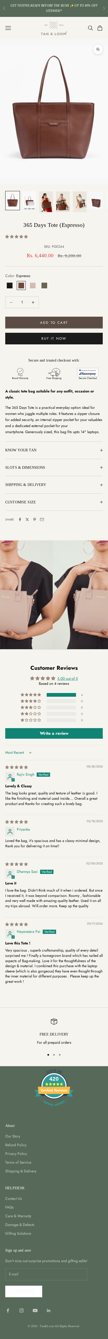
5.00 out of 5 (67, 678)
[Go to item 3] (46, 202)
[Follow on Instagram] (21, 1310)
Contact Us (13, 1198)
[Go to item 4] (63, 202)
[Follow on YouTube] (35, 1310)
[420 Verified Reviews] (54, 1108)
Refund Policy (15, 1145)
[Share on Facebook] (20, 519)
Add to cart (54, 322)
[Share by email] (42, 519)
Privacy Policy (16, 1153)
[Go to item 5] (79, 202)
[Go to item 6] (96, 200)
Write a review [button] (54, 733)
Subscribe (24, 1291)
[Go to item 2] (29, 200)
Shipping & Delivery (20, 1171)
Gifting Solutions (18, 1233)
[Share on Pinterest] (35, 519)
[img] (16, 767)
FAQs (9, 1207)
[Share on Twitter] (27, 519)
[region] (54, 1032)
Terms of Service (18, 1162)
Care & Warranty (18, 1216)
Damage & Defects (19, 1224)
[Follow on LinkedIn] (48, 1310)
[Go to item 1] (12, 200)
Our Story (12, 1136)
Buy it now (53, 338)
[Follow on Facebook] (7, 1310)
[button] (16, 236)
